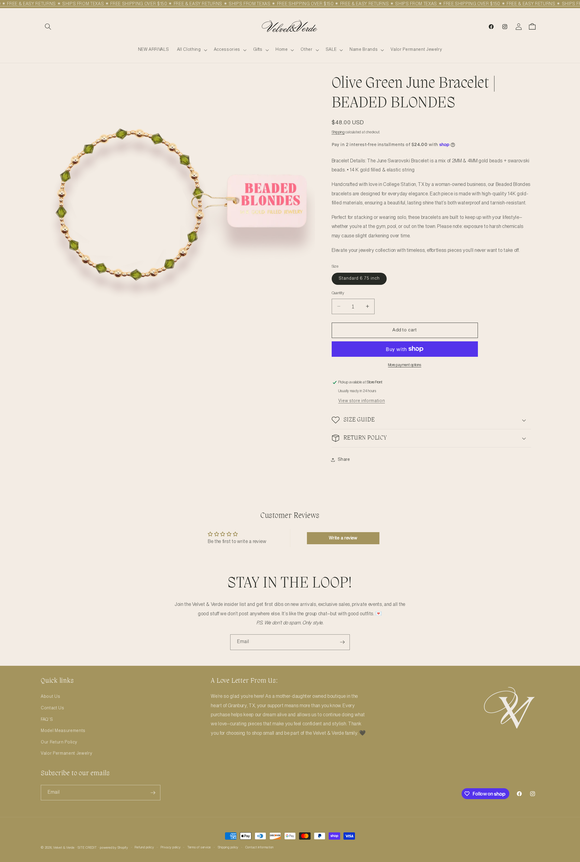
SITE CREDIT (87, 848)
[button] (48, 26)
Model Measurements (63, 730)
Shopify (123, 848)
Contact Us (52, 708)
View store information (361, 400)
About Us (50, 696)
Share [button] (344, 459)
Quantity (338, 293)
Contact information (259, 847)
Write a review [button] (343, 538)
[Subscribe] (342, 642)
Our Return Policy (59, 742)
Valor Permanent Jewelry (66, 753)
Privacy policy (171, 847)
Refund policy (144, 847)
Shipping (338, 132)
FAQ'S (47, 719)
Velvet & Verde (64, 848)
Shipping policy (228, 847)
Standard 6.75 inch (359, 278)
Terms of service (199, 847)
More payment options (404, 365)
